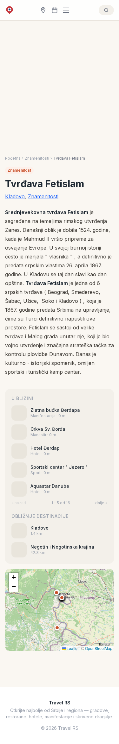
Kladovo (15, 196)
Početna (13, 158)
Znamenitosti (37, 158)
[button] (61, 597)
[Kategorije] (68, 10)
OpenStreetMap (98, 648)
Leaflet (72, 648)
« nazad (18, 502)
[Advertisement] (59, 83)
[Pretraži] (106, 10)
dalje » (101, 502)
